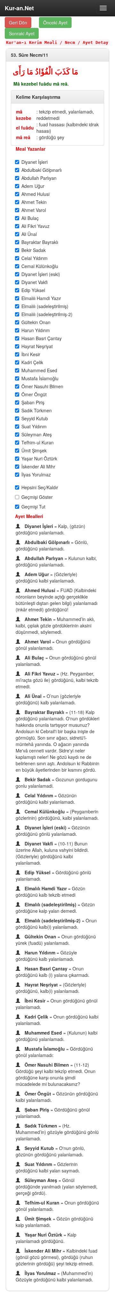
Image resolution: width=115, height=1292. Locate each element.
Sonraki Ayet (21, 33)
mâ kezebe (23, 114)
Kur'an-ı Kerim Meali (31, 42)
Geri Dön (18, 22)
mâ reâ (23, 137)
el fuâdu (25, 127)
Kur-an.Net (19, 8)
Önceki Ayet (55, 22)
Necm (70, 42)
